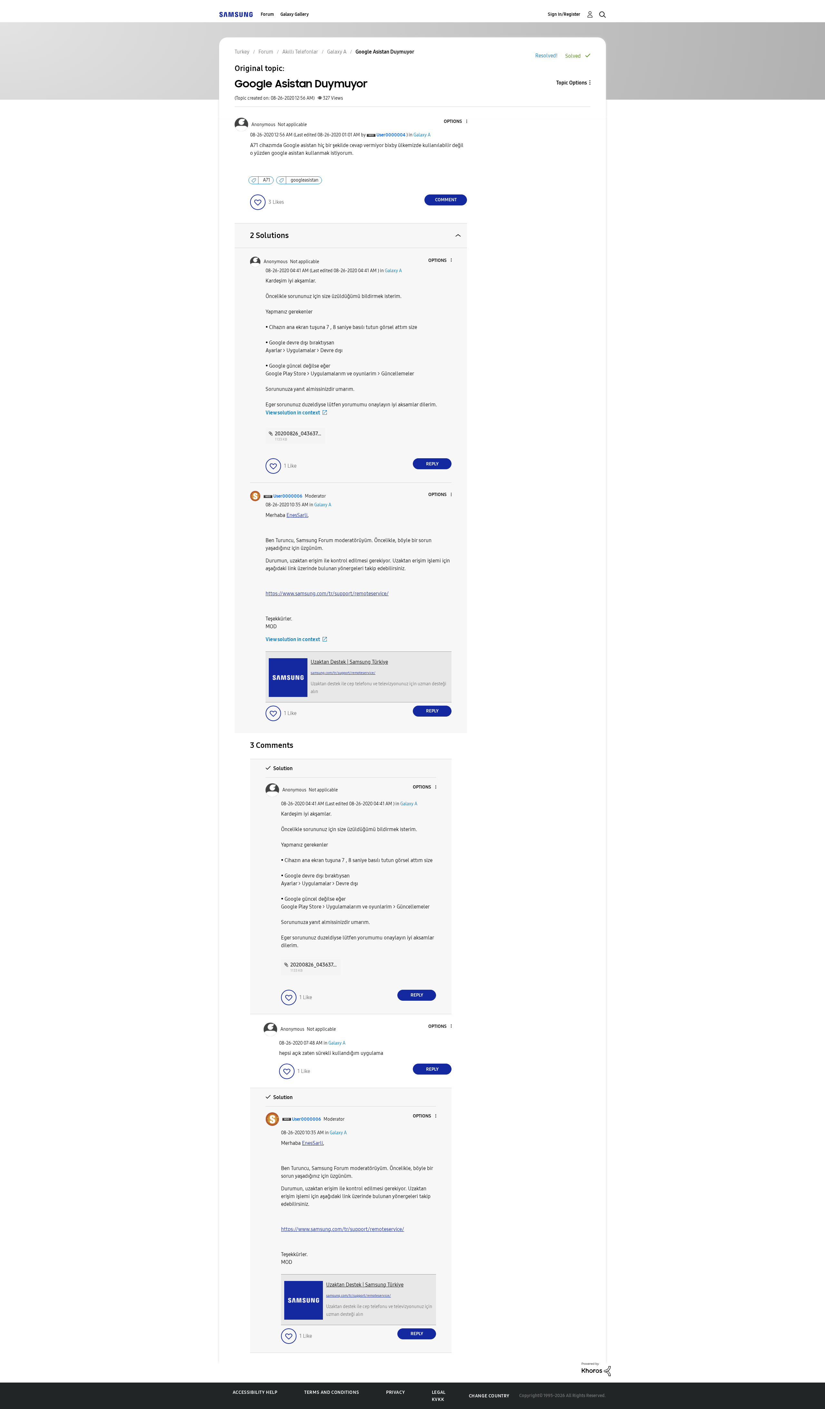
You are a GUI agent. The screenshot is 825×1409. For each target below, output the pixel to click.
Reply (432, 464)
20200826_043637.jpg (300, 434)
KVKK (438, 1399)
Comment (446, 200)
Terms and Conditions (331, 1392)
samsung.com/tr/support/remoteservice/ (343, 673)
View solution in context (293, 413)
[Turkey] (236, 14)
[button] (456, 122)
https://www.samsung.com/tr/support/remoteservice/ (327, 593)
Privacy (395, 1392)
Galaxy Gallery (294, 14)
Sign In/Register (564, 14)
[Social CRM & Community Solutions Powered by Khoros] (596, 1369)
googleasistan (304, 180)
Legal (439, 1392)
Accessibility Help (255, 1392)
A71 (266, 180)
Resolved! (546, 56)
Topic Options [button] (571, 83)
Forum (267, 14)
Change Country (489, 1396)
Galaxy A (422, 135)
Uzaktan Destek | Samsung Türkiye (349, 662)
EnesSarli (296, 515)
